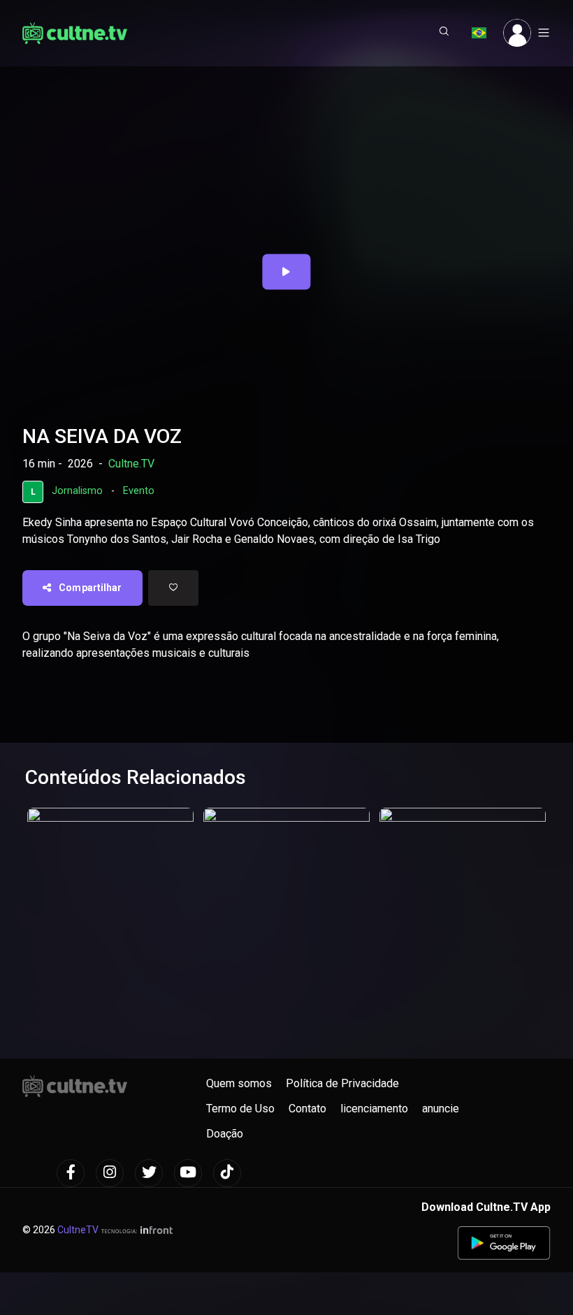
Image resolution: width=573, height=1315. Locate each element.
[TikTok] (227, 1173)
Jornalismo (77, 491)
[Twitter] (149, 1173)
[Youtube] (188, 1173)
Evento (138, 491)
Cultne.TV (131, 463)
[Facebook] (71, 1173)
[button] (444, 32)
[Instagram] (110, 1173)
